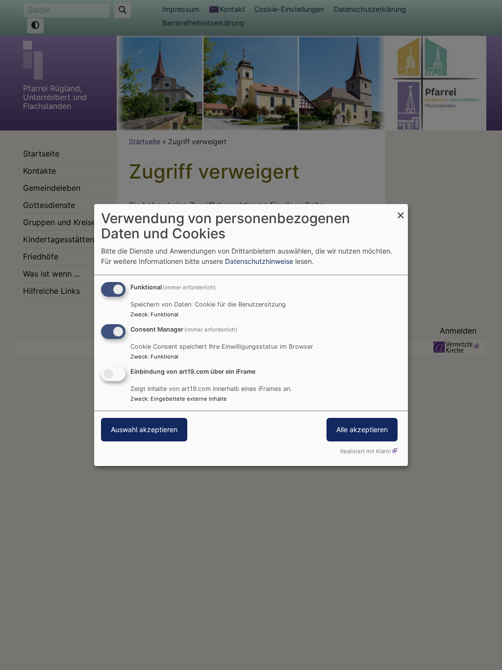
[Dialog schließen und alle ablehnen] (400, 210)
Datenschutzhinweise (259, 261)
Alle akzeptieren (362, 429)
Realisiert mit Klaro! (365, 451)
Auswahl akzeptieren (144, 429)
